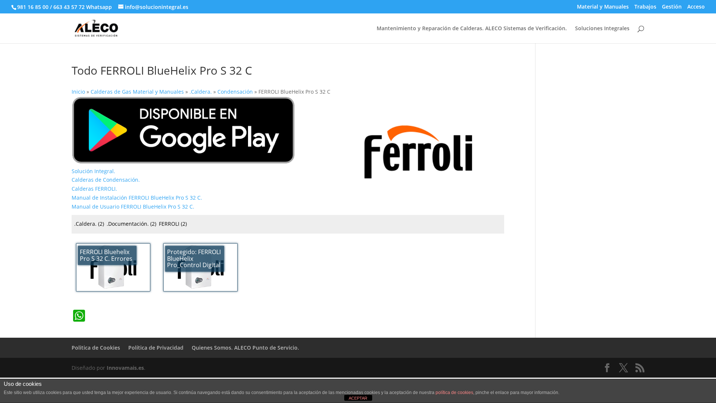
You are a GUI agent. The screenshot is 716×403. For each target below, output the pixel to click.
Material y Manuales (603, 7)
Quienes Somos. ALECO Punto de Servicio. (245, 347)
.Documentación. (131, 223)
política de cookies (454, 392)
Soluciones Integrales (602, 29)
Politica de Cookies (96, 347)
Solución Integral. (93, 171)
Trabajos (645, 7)
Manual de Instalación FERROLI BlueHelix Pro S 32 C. (137, 197)
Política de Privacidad (155, 347)
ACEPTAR (358, 398)
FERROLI (173, 223)
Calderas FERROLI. (94, 188)
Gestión (672, 7)
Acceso (696, 7)
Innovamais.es (125, 367)
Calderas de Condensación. (106, 179)
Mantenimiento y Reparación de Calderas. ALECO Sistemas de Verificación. (472, 29)
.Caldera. (89, 223)
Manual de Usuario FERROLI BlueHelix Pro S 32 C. (133, 206)
